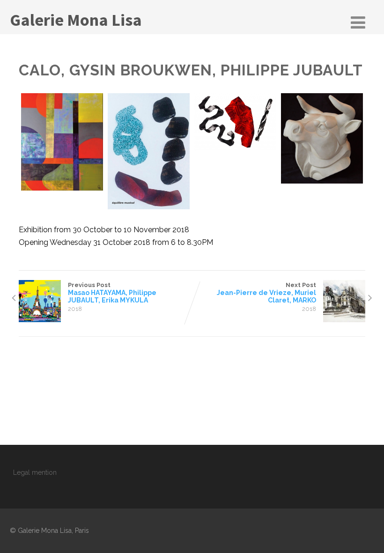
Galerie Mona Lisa (76, 19)
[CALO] (62, 142)
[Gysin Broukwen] (149, 151)
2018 (75, 308)
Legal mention (35, 472)
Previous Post (112, 292)
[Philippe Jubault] (322, 138)
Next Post (266, 292)
